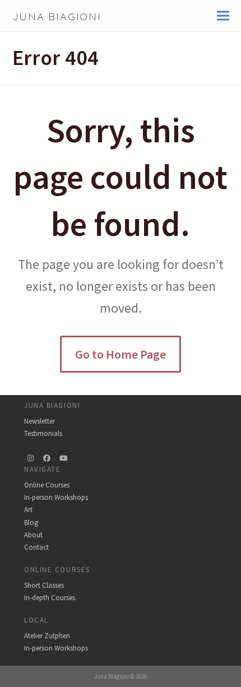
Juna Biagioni (56, 16)
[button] (223, 16)
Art (28, 509)
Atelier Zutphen (47, 635)
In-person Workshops (56, 497)
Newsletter (39, 421)
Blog (31, 522)
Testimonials (43, 433)
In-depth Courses (49, 597)
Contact (36, 547)
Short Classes (44, 585)
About (33, 535)
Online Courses (46, 485)
